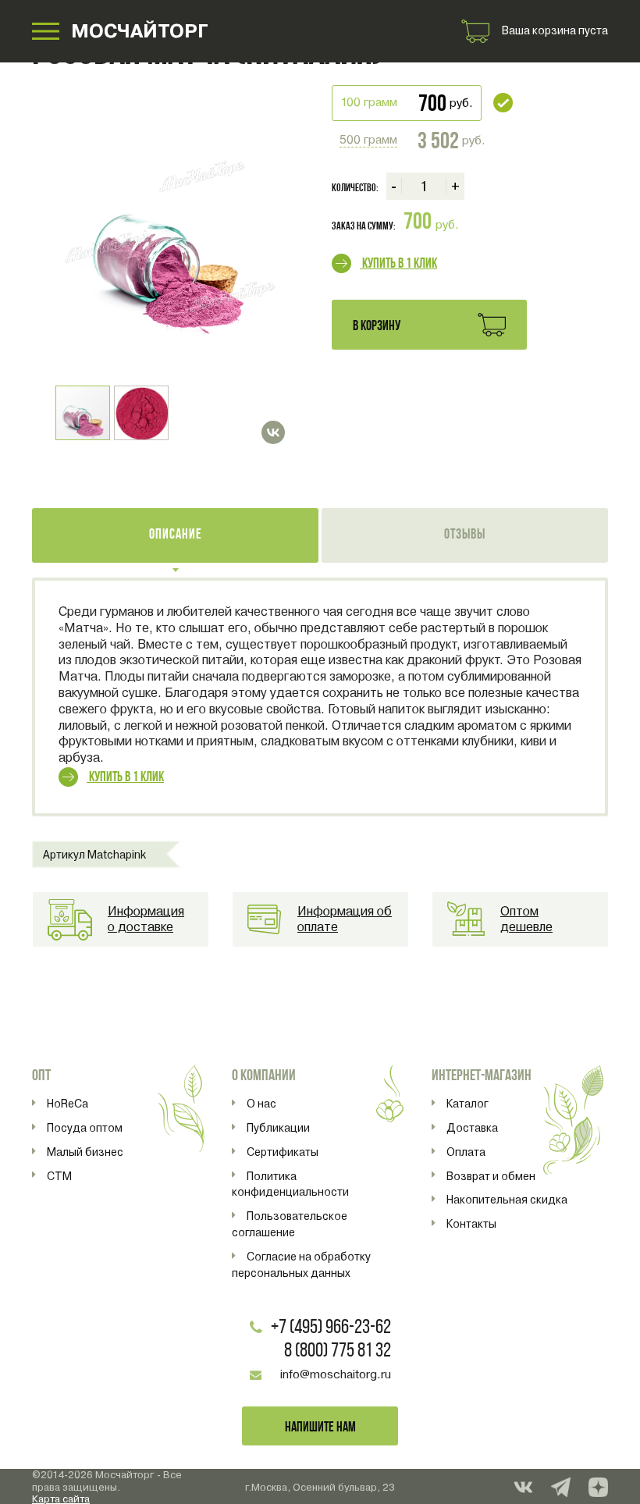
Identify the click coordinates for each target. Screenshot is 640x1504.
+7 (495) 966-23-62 (331, 1328)
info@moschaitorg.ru (335, 1374)
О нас (261, 1103)
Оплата (465, 1152)
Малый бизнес (85, 1152)
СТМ (59, 1176)
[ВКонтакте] (273, 432)
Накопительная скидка (506, 1199)
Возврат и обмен (490, 1176)
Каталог (467, 1103)
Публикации (278, 1128)
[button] (270, 122)
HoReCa (67, 1103)
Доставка (472, 1128)
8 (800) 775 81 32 (337, 1351)
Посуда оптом (85, 1128)
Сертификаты (282, 1152)
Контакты (471, 1224)
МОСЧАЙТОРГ (139, 31)
